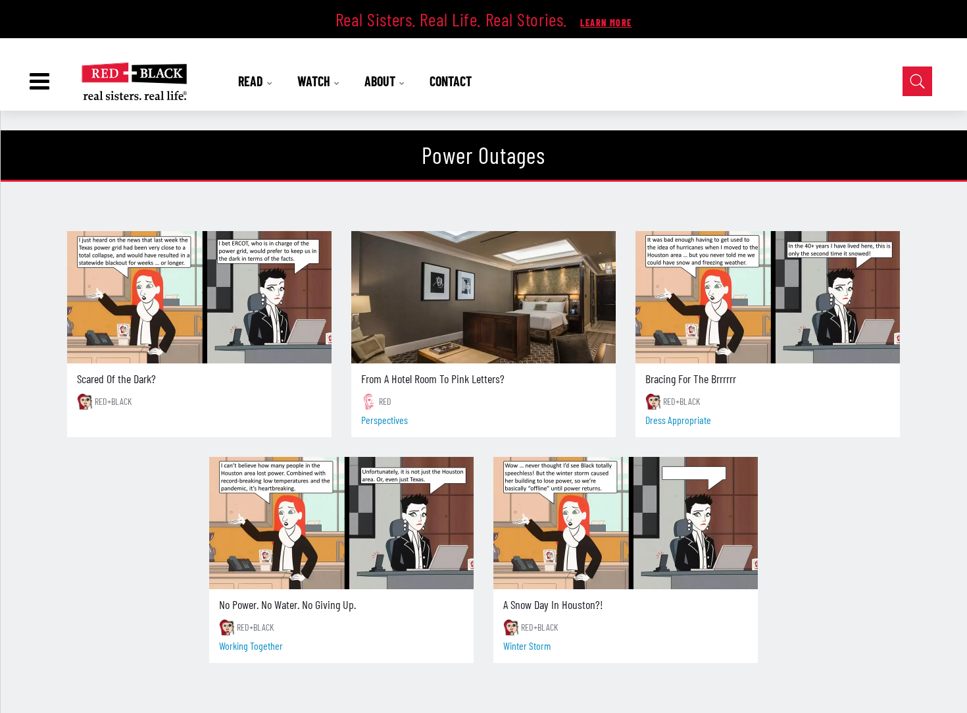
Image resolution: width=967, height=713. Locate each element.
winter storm (527, 645)
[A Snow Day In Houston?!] (625, 523)
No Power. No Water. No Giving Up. (287, 604)
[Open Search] (917, 81)
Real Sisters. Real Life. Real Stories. (453, 19)
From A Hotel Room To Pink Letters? (433, 378)
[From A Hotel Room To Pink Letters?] (483, 297)
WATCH (315, 81)
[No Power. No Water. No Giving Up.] (341, 523)
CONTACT (451, 81)
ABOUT (381, 81)
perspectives (384, 419)
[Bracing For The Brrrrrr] (767, 297)
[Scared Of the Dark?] (199, 297)
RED (385, 401)
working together (251, 645)
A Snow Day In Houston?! (553, 604)
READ (252, 81)
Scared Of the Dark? (116, 378)
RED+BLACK (113, 401)
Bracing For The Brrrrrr (690, 378)
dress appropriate (678, 419)
